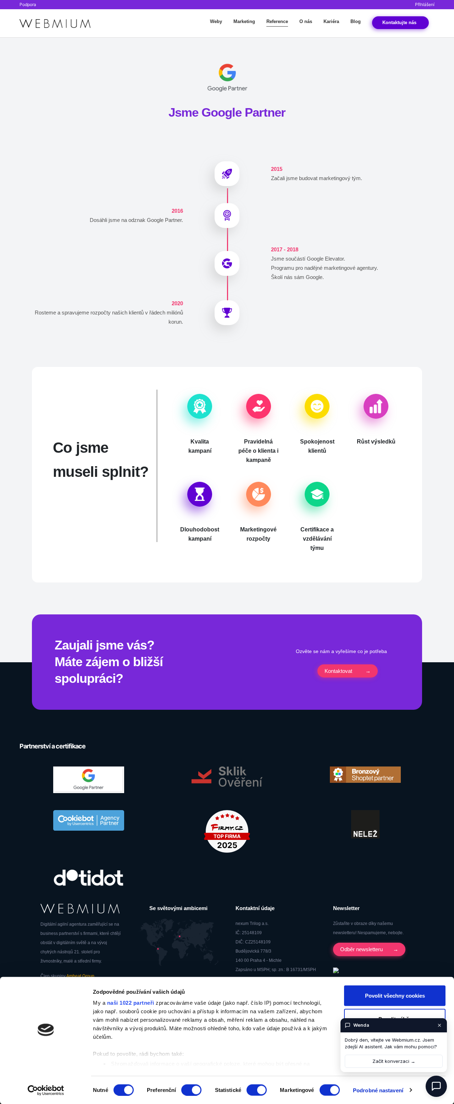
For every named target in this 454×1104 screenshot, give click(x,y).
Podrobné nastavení (378, 1090)
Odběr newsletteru (361, 949)
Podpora (28, 4)
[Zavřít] (439, 1025)
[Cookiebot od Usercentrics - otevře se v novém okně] (46, 1090)
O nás (305, 21)
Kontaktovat (338, 671)
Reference (277, 21)
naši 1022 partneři (130, 1003)
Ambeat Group (80, 976)
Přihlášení (424, 4)
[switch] (191, 1089)
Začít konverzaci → (393, 1061)
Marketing (244, 21)
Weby (216, 21)
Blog (355, 21)
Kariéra (331, 21)
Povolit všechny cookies (395, 996)
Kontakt (400, 22)
